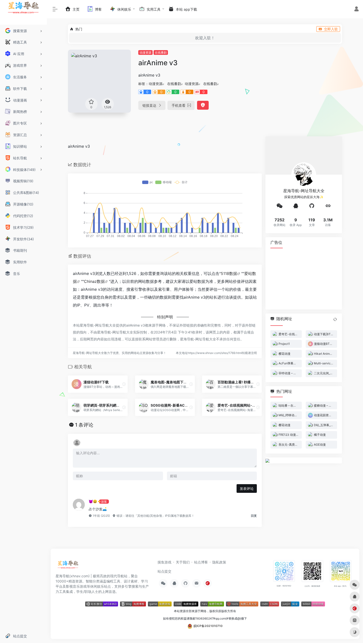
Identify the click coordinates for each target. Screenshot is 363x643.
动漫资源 (145, 52)
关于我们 (183, 562)
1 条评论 (84, 425)
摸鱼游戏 (164, 562)
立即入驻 (331, 29)
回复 (254, 516)
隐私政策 (219, 562)
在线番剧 (161, 52)
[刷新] (335, 319)
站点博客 (201, 562)
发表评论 (247, 488)
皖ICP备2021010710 (208, 626)
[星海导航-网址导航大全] (68, 565)
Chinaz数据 (94, 281)
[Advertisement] (303, 279)
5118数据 (229, 273)
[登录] (356, 9)
